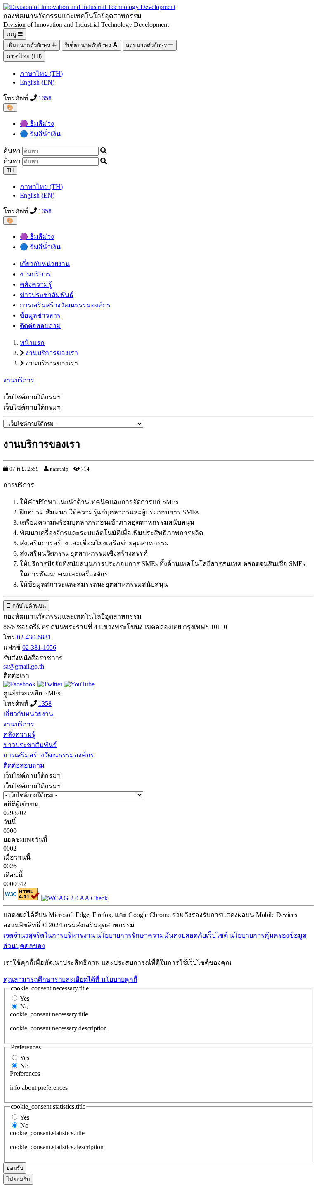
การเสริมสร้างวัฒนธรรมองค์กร (65, 305)
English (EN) (37, 82)
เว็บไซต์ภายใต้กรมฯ (32, 407)
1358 (45, 97)
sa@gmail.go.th (23, 666)
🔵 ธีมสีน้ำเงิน (40, 133)
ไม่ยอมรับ (18, 1179)
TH (10, 170)
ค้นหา (12, 150)
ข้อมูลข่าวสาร (40, 315)
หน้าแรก (32, 342)
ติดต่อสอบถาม (40, 325)
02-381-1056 (39, 647)
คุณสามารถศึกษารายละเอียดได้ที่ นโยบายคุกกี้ (70, 979)
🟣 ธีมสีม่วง (37, 123)
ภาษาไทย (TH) (24, 56)
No (24, 1006)
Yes (24, 998)
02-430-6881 (34, 637)
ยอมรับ (15, 1168)
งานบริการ (35, 274)
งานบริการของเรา (52, 352)
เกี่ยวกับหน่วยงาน (45, 263)
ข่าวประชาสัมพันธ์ (46, 294)
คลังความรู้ (36, 284)
